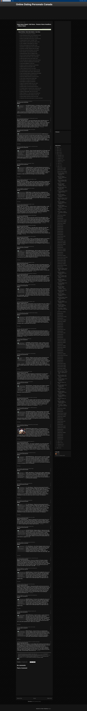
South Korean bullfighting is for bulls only (27, 63)
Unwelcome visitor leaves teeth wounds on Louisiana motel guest (31, 98)
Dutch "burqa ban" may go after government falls (28, 51)
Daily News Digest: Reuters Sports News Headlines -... (62, 202)
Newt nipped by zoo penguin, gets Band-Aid (27, 79)
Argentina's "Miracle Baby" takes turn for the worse (29, 91)
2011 (58, 447)
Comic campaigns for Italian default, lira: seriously (28, 43)
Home (34, 698)
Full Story (18, 115)
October (59, 158)
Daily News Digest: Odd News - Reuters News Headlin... (62, 181)
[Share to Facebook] (33, 662)
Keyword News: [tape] (62, 260)
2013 (58, 152)
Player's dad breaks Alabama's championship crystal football (30, 73)
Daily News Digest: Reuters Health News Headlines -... (62, 177)
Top (50, 102)
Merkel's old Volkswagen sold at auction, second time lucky (30, 38)
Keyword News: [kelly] (62, 366)
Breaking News (60, 216)
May (59, 166)
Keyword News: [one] (61, 241)
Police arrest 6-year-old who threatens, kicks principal (29, 50)
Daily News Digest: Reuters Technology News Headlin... (62, 305)
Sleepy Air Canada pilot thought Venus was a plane (29, 83)
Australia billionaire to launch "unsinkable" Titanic (28, 40)
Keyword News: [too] (61, 236)
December (60, 155)
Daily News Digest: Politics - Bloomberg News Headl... (62, 191)
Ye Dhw (58, 453)
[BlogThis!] (31, 662)
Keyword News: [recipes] (62, 171)
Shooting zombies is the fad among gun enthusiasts (29, 86)
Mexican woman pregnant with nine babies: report (28, 45)
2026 (58, 147)
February (59, 444)
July (58, 163)
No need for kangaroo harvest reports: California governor (30, 71)
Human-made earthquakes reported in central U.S (28, 74)
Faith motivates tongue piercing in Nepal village (28, 78)
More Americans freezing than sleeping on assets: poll (29, 94)
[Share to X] (32, 662)
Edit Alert (50, 28)
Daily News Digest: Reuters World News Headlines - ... (62, 195)
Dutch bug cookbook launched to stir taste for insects (29, 76)
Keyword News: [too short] (62, 257)
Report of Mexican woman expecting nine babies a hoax (29, 41)
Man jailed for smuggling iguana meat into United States (29, 46)
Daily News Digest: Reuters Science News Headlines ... (62, 206)
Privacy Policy (24, 657)
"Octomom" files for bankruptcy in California (27, 33)
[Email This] (30, 662)
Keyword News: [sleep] (62, 221)
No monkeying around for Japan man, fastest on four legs (27, 397)
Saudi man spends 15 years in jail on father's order (29, 58)
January (59, 445)
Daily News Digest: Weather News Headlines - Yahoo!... (62, 184)
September (60, 160)
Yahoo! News (43, 28)
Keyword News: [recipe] (62, 316)
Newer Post (19, 698)
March (59, 442)
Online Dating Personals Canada (34, 4)
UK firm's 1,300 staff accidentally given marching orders (29, 61)
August (59, 161)
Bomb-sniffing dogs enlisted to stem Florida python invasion (30, 35)
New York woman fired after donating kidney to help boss (30, 55)
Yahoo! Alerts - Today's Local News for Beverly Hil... (62, 212)
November (60, 156)
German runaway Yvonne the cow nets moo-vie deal (29, 96)
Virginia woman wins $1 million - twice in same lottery (29, 56)
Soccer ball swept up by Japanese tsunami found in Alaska (30, 60)
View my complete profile (60, 455)
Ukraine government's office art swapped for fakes (28, 53)
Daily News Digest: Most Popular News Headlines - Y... (62, 188)
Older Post (49, 698)
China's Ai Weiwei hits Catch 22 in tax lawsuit (28, 68)
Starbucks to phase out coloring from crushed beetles (26, 353)
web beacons (40, 656)
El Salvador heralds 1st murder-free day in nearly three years (30, 88)
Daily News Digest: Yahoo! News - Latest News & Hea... (62, 199)
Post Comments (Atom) (37, 701)
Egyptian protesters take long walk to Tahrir (27, 66)
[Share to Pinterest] (34, 662)
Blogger (49, 708)
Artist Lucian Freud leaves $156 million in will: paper (29, 36)
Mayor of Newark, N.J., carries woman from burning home (30, 89)
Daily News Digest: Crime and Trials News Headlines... (62, 173)
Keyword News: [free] (62, 258)
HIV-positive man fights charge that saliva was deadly (29, 48)
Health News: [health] (62, 169)
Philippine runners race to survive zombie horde (28, 84)
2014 (58, 150)
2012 (58, 153)
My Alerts (47, 28)
